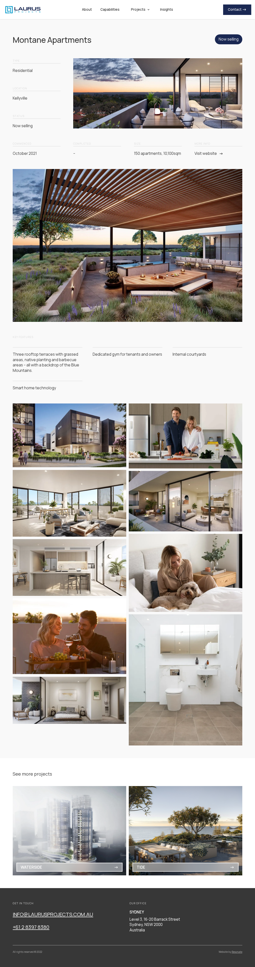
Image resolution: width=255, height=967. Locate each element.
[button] (140, 9)
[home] (34, 10)
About (87, 9)
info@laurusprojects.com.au (53, 914)
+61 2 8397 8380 (31, 926)
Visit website (205, 153)
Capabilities (110, 9)
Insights (166, 9)
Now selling (229, 39)
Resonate (237, 952)
